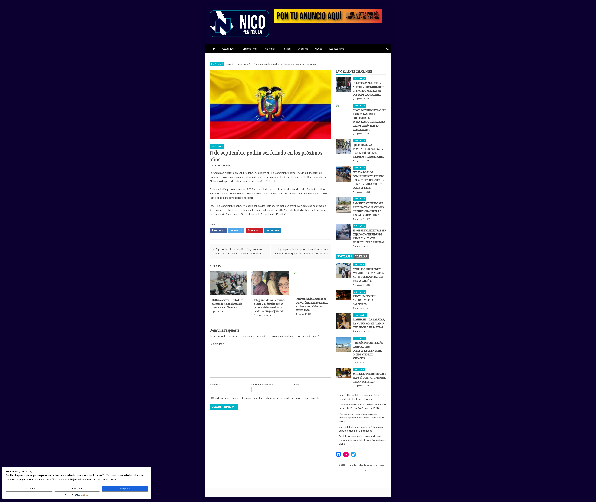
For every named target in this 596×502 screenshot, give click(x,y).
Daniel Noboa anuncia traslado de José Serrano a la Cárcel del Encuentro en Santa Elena (362, 440)
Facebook (219, 230)
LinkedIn (274, 230)
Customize (29, 488)
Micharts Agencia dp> (367, 471)
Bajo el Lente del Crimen (354, 71)
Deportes (302, 48)
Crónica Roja (250, 48)
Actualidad (228, 48)
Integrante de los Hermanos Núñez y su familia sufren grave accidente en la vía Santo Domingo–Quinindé (269, 305)
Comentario (217, 343)
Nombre (215, 384)
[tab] (345, 256)
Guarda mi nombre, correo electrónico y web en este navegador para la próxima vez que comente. (266, 398)
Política (286, 48)
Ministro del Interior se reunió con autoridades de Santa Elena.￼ (369, 377)
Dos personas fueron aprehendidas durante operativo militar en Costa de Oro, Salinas (362, 417)
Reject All (77, 488)
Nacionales (269, 48)
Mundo (318, 48)
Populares (344, 256)
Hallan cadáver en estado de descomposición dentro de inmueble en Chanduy (227, 303)
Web (296, 384)
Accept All (125, 488)
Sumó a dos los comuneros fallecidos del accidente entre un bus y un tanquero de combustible (368, 180)
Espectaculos (336, 48)
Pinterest (255, 230)
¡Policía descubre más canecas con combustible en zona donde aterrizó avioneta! (368, 350)
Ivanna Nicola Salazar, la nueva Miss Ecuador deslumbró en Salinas (369, 323)
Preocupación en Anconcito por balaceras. (364, 300)
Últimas (361, 256)
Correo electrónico (262, 384)
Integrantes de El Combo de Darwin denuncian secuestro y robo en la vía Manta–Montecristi (312, 304)
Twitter (237, 230)
